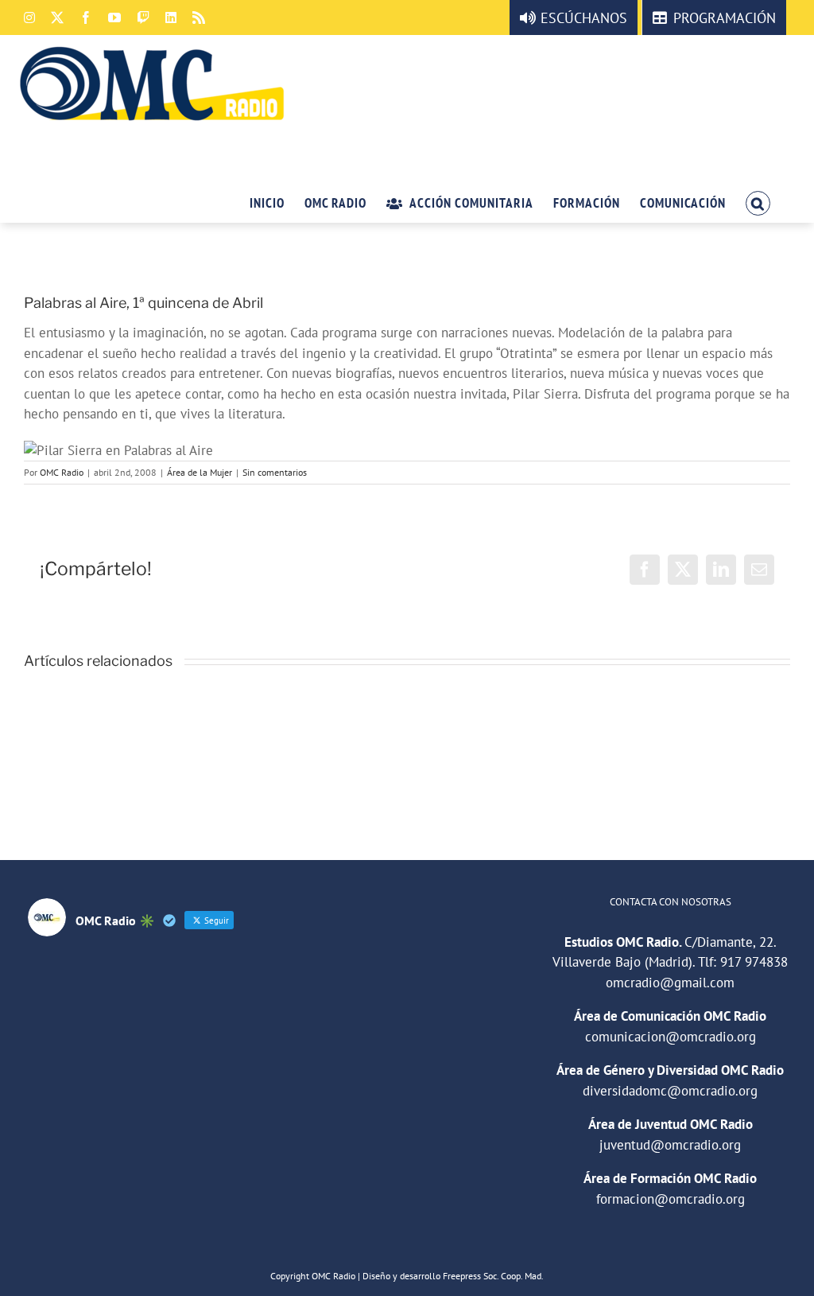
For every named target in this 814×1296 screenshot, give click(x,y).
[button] (758, 202)
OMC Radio (61, 472)
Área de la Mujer (199, 472)
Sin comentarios (274, 472)
